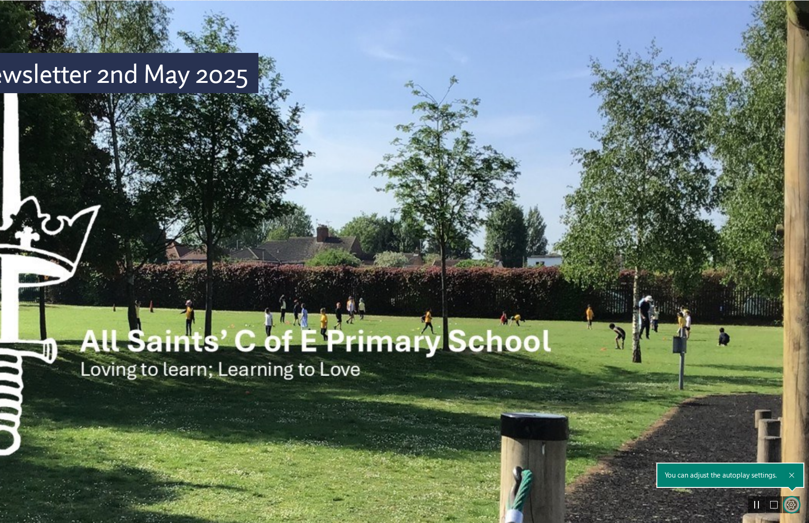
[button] (756, 504)
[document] (404, 261)
